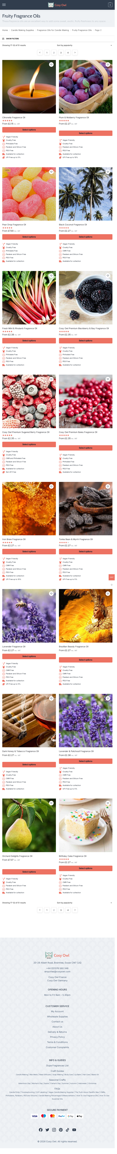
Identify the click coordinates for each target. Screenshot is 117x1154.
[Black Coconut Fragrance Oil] (86, 194)
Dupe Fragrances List (57, 1065)
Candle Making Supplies (22, 30)
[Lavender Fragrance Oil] (29, 616)
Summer (65, 1083)
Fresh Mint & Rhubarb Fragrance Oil (19, 328)
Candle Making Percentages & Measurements (57, 1096)
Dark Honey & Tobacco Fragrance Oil (20, 751)
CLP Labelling (41, 1092)
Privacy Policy (57, 1037)
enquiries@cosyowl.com (57, 971)
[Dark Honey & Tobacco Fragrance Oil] (29, 720)
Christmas (92, 1083)
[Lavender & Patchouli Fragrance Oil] (86, 720)
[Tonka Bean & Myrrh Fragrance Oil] (86, 508)
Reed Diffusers (45, 1075)
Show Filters (12, 39)
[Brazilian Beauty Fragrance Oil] (86, 616)
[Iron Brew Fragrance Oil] (29, 508)
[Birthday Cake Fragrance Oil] (86, 825)
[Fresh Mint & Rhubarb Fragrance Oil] (29, 298)
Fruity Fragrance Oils (82, 30)
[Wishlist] (51, 64)
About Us (57, 1026)
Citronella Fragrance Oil (13, 117)
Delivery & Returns (57, 1032)
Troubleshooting (28, 1092)
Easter (46, 1083)
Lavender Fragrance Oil (13, 646)
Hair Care (86, 1075)
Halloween (82, 1083)
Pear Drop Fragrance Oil (14, 224)
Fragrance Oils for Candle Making (53, 30)
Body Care (69, 1075)
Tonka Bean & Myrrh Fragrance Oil (76, 539)
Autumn (73, 1083)
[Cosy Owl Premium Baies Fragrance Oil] (86, 401)
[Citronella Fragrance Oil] (29, 87)
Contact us (57, 1021)
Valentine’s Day (24, 1083)
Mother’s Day (37, 1083)
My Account (57, 1011)
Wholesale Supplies (57, 1016)
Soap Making (58, 1075)
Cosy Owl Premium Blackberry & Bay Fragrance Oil (84, 328)
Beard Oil (95, 1075)
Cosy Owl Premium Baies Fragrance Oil (78, 432)
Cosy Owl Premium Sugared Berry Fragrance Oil (25, 432)
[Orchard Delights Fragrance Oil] (29, 825)
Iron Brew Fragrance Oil (13, 539)
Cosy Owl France (57, 977)
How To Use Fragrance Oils (87, 1096)
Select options (29, 129)
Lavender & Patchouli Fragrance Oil (76, 751)
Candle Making (22, 1075)
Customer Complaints (57, 1047)
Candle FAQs (14, 1092)
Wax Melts (34, 1075)
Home (5, 30)
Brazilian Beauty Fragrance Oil (73, 646)
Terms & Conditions (57, 1042)
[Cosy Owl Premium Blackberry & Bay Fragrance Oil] (86, 298)
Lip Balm (77, 1075)
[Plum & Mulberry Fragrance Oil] (86, 87)
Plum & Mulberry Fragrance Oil (74, 117)
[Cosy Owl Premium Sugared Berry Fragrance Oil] (29, 401)
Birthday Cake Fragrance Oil (72, 856)
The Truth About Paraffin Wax (87, 1092)
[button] (105, 5)
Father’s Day (55, 1083)
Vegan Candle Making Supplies (61, 1092)
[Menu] (6, 5)
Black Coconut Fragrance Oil (73, 224)
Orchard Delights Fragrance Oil (17, 856)
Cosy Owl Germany (57, 980)
